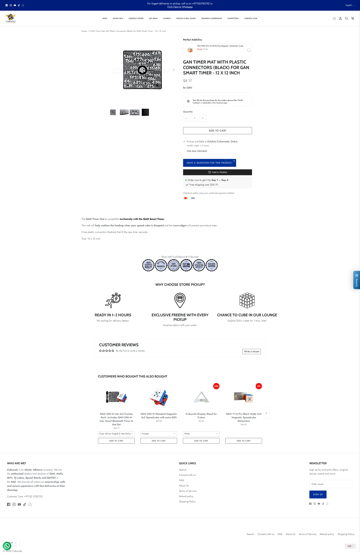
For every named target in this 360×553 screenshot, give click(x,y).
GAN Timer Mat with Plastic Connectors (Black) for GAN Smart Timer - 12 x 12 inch (128, 31)
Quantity (188, 111)
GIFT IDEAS (153, 18)
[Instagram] (11, 5)
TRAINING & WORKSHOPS (211, 18)
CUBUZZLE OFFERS (136, 18)
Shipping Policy (187, 501)
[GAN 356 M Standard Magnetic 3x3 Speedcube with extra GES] (158, 397)
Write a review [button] (251, 351)
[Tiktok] (19, 5)
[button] (217, 50)
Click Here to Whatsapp (180, 7)
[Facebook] (7, 5)
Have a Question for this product (209, 162)
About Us (184, 485)
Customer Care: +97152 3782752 (24, 496)
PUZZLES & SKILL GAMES (186, 18)
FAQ (181, 480)
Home (84, 31)
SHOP (105, 18)
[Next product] (266, 413)
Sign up (318, 494)
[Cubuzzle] (10, 18)
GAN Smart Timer (153, 219)
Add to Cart (217, 130)
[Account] (340, 18)
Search (182, 470)
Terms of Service (187, 491)
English (349, 5)
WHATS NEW (118, 18)
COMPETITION (233, 18)
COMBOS (167, 18)
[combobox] (116, 434)
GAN (189, 87)
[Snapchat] (23, 5)
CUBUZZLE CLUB (250, 18)
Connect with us (187, 475)
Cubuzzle (17, 551)
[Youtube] (15, 5)
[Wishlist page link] (334, 18)
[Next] (174, 70)
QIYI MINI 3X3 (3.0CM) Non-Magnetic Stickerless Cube (220, 46)
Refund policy (186, 496)
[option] (142, 69)
